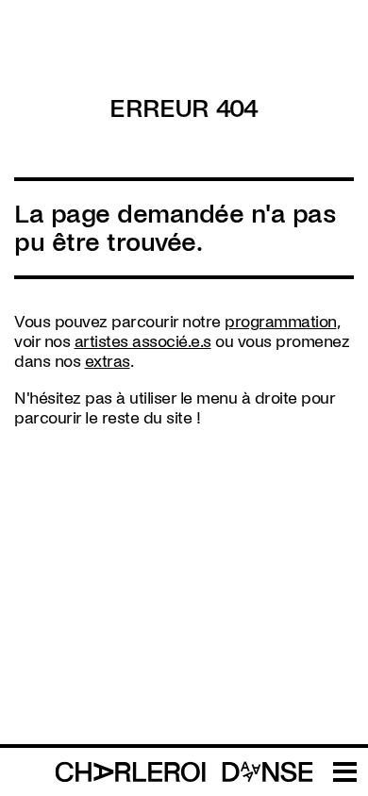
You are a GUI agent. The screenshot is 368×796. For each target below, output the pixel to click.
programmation (281, 322)
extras (107, 362)
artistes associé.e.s (143, 342)
